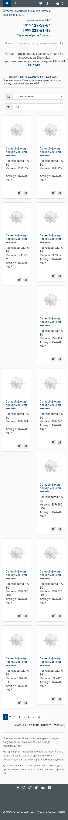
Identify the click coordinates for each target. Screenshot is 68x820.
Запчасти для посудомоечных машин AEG (32, 76)
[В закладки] (19, 193)
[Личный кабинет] (49, 3)
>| (39, 717)
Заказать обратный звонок (34, 35)
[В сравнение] (25, 193)
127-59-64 (36, 25)
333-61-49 (36, 30)
